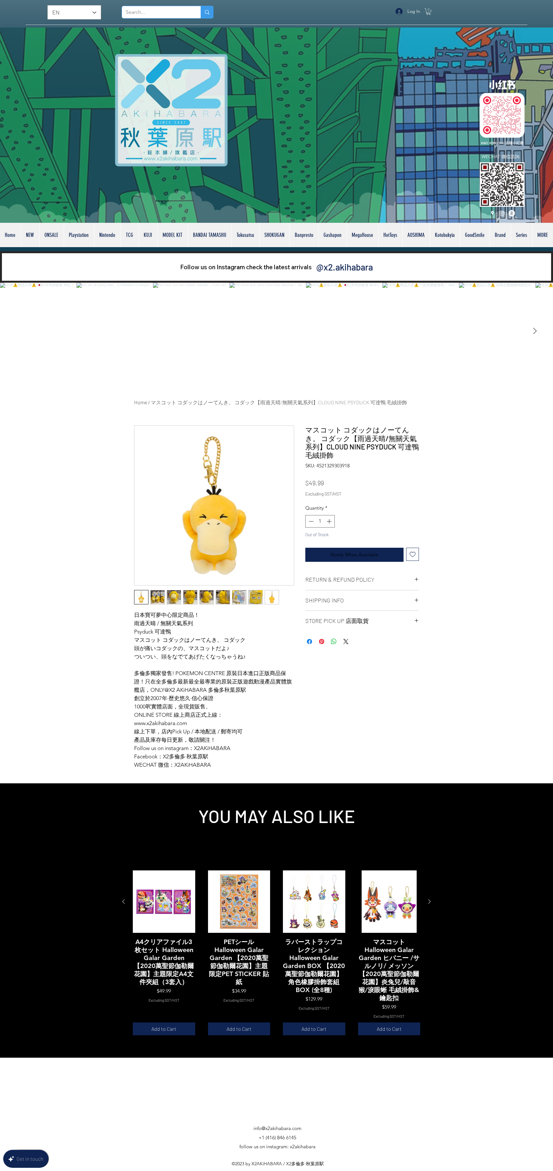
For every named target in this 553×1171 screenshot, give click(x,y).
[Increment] (329, 531)
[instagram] (502, 213)
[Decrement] (310, 531)
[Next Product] (429, 901)
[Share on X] (346, 652)
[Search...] (207, 12)
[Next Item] (535, 331)
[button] (428, 11)
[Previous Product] (123, 901)
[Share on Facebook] (309, 652)
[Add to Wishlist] (412, 564)
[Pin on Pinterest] (321, 652)
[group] (276, 953)
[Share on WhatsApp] (334, 652)
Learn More (401, 504)
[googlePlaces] (492, 213)
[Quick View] (164, 901)
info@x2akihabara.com (277, 1128)
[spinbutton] (320, 531)
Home (140, 402)
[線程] (512, 213)
